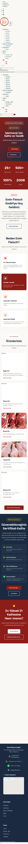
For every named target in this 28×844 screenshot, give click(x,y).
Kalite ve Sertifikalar (8, 90)
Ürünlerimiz (5, 74)
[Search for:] (7, 70)
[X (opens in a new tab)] (3, 9)
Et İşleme (8, 76)
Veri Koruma (5, 3)
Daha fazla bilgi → (14, 226)
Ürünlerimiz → (14, 154)
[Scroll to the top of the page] (0, 843)
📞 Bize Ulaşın (14, 149)
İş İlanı (4, 816)
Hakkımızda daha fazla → (14, 637)
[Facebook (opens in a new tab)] (3, 10)
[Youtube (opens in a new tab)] (3, 14)
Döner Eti (8, 88)
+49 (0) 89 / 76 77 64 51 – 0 (15, 761)
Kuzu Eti (8, 82)
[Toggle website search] (3, 65)
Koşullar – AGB (6, 4)
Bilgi (4, 100)
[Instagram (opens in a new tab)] (3, 12)
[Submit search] (15, 114)
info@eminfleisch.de (15, 770)
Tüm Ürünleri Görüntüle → (14, 507)
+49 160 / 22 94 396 (15, 765)
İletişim (4, 98)
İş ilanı (7, 96)
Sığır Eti (7, 78)
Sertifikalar (5, 6)
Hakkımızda (6, 94)
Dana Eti (8, 80)
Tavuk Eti (8, 86)
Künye (4, 1)
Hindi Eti (8, 84)
